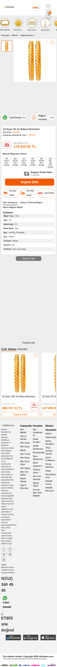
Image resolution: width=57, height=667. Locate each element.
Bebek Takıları (23, 480)
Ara (35, 7)
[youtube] (3, 559)
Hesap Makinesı (49, 465)
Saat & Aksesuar (24, 486)
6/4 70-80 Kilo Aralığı (33, 162)
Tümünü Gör (28, 342)
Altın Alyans (25, 468)
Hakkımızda (50, 437)
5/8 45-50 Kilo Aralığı (6, 162)
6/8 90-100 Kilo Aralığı (50, 163)
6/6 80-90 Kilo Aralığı (41, 162)
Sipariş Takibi (36, 484)
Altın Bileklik (23, 431)
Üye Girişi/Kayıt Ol (37, 432)
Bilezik (15, 35)
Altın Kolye (25, 446)
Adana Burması (27, 35)
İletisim (48, 433)
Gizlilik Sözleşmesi (38, 447)
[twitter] (3, 554)
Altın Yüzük (25, 454)
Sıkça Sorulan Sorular (48, 450)
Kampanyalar (38, 452)
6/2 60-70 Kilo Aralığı (24, 162)
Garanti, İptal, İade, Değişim (37, 492)
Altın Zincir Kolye (25, 462)
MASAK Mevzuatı (49, 489)
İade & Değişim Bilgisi (13, 207)
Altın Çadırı (25, 443)
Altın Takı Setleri (24, 473)
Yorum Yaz (28, 258)
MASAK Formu (48, 482)
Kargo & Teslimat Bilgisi (31, 202)
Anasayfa (5, 35)
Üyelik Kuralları (36, 440)
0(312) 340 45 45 (7, 584)
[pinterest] (9, 554)
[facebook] (3, 549)
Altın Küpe (24, 457)
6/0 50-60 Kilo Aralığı (15, 162)
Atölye (48, 471)
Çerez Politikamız (50, 458)
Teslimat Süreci (36, 471)
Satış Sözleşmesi (38, 457)
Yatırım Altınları (23, 437)
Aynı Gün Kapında (37, 477)
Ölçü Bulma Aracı (50, 476)
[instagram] (9, 549)
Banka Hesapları (49, 442)
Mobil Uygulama (37, 464)
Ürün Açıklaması (10, 202)
